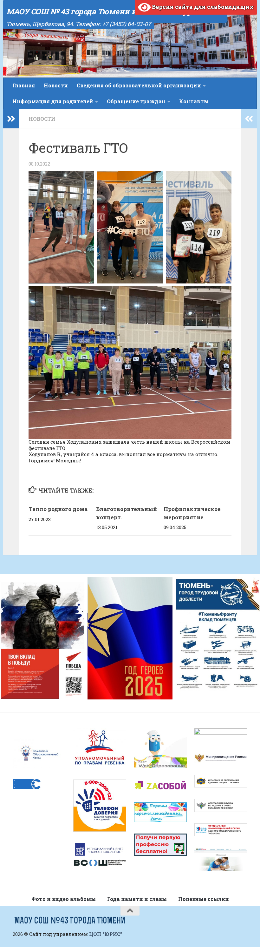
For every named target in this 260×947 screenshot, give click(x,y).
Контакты (194, 101)
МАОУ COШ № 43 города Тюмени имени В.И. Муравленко (115, 11)
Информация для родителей (52, 101)
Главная (23, 85)
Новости (56, 85)
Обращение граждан (136, 101)
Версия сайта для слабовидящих (202, 6)
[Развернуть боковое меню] (11, 118)
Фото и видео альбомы (63, 899)
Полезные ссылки (203, 899)
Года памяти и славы (137, 899)
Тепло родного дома (58, 509)
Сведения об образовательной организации (139, 85)
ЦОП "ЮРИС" (105, 934)
